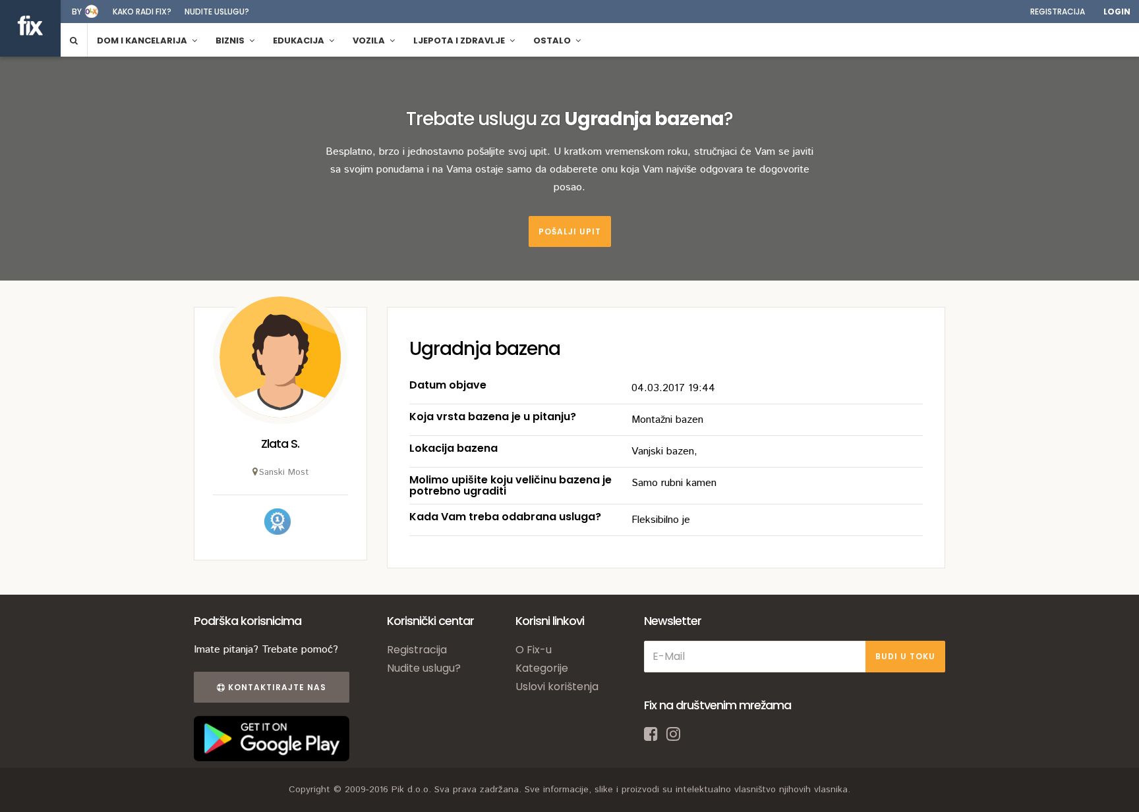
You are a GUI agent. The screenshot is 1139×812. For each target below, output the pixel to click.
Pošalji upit (570, 231)
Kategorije (541, 668)
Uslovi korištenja (557, 686)
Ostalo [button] (553, 40)
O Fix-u (533, 649)
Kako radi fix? (142, 11)
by (77, 11)
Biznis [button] (231, 40)
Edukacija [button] (299, 40)
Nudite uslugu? (217, 11)
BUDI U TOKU (905, 656)
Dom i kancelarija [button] (143, 40)
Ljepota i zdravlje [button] (460, 40)
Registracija (1057, 11)
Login (1116, 11)
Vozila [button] (370, 40)
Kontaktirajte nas (275, 687)
